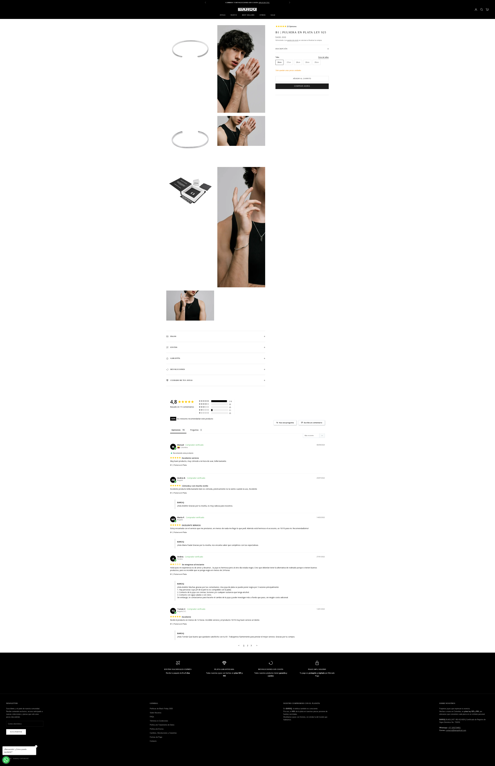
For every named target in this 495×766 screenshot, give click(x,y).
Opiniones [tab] (175, 430)
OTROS (263, 15)
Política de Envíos (157, 729)
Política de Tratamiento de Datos (162, 725)
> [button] (256, 645)
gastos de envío (292, 40)
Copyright (24, 758)
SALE (273, 15)
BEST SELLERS (248, 15)
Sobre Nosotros (155, 713)
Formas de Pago (156, 737)
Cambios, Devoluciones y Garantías (163, 733)
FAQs (152, 717)
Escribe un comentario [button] (313, 422)
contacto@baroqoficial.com (456, 730)
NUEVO (234, 15)
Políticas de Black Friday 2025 (161, 709)
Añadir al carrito (302, 78)
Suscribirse (16, 732)
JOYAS (222, 15)
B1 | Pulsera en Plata (178, 465)
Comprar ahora (302, 86)
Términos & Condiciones (159, 721)
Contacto (153, 741)
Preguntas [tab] (194, 430)
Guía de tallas (323, 57)
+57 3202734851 (454, 728)
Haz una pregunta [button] (286, 422)
